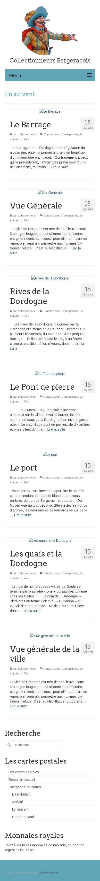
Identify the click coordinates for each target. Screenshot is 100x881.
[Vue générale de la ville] (50, 636)
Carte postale (70, 134)
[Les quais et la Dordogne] (50, 540)
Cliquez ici (25, 850)
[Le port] (50, 454)
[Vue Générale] (50, 192)
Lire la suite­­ (60, 167)
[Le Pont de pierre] (50, 373)
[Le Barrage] (50, 111)
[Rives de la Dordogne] (50, 278)
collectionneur (26, 134)
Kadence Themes (48, 872)
